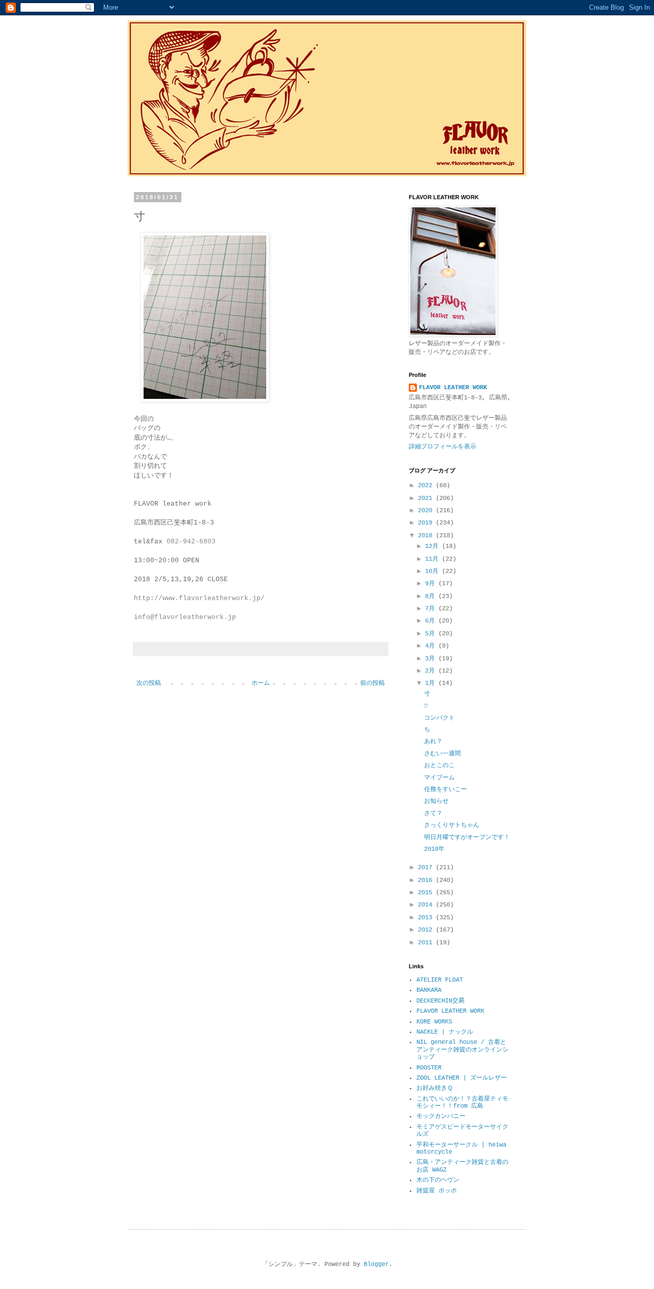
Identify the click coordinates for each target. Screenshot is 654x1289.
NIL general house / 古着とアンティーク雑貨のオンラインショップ (462, 1050)
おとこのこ (439, 765)
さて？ (433, 813)
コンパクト (439, 718)
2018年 (434, 849)
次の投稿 (148, 683)
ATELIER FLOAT (439, 980)
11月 (433, 559)
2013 (427, 917)
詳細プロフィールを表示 (442, 446)
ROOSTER (428, 1067)
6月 (431, 621)
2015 (427, 892)
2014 (427, 905)
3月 (431, 658)
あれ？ (433, 741)
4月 (431, 646)
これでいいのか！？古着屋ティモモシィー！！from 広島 (462, 1102)
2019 (427, 523)
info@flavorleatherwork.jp (185, 617)
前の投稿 (372, 683)
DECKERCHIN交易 (440, 1001)
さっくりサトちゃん (451, 825)
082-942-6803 (191, 541)
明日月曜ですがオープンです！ (467, 837)
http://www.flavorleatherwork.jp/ (199, 598)
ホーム (260, 683)
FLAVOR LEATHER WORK (453, 387)
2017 (427, 867)
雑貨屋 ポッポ (436, 1191)
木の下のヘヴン (437, 1180)
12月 (433, 546)
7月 (431, 608)
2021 (427, 498)
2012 (427, 930)
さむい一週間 (442, 753)
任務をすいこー (445, 789)
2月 (431, 671)
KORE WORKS (434, 1021)
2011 (427, 942)
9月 (431, 583)
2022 (427, 485)
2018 (427, 535)
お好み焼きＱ (434, 1088)
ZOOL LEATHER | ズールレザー (461, 1078)
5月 (431, 633)
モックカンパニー (440, 1116)
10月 (433, 571)
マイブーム (439, 777)
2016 (427, 880)
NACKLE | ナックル (444, 1032)
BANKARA (428, 990)
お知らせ (436, 801)
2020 (427, 510)
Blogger (376, 1264)
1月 (431, 683)
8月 (431, 596)
